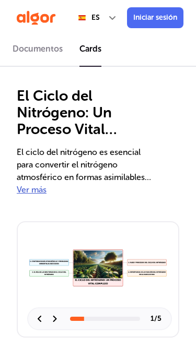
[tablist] (98, 50)
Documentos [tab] (38, 49)
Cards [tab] (90, 49)
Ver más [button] (32, 190)
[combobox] (98, 17)
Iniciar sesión (155, 17)
